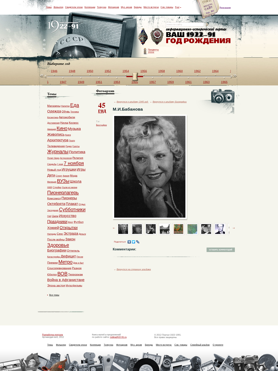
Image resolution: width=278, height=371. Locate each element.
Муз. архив (126, 7)
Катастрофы (53, 256)
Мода (73, 175)
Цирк (55, 216)
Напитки (65, 106)
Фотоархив (113, 7)
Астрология (66, 158)
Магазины (53, 105)
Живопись (56, 134)
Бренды (138, 7)
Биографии (101, 125)
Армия (66, 176)
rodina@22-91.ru (118, 337)
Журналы (57, 151)
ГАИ (49, 216)
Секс (60, 233)
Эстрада (71, 233)
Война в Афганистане (65, 280)
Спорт (59, 176)
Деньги (82, 234)
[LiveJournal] (138, 241)
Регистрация (225, 7)
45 (102, 107)
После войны (56, 239)
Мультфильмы (74, 285)
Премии (52, 262)
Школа (75, 181)
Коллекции (89, 7)
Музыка (74, 129)
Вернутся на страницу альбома (134, 269)
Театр (72, 140)
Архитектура (57, 140)
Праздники (57, 221)
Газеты (76, 146)
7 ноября (74, 163)
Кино (62, 128)
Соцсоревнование (59, 268)
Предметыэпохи (153, 50)
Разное (77, 268)
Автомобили (67, 117)
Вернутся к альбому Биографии (170, 101)
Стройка (57, 187)
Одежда (54, 111)
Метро (65, 262)
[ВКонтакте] (129, 241)
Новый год (54, 169)
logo (63, 27)
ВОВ (62, 273)
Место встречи (151, 7)
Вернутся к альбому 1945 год (133, 101)
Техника (74, 111)
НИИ (49, 187)
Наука (64, 122)
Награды (51, 234)
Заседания (52, 210)
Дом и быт (78, 263)
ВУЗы (63, 181)
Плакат (72, 204)
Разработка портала (52, 334)
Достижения (53, 123)
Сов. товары (167, 7)
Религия (77, 157)
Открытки (69, 227)
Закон (70, 239)
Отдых (82, 204)
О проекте (218, 345)
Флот (70, 222)
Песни (80, 256)
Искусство (67, 216)
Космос (74, 122)
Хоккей (53, 228)
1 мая (60, 164)
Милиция (51, 182)
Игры (81, 169)
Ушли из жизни (69, 187)
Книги (68, 135)
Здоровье (58, 245)
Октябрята (56, 204)
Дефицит (68, 256)
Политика (77, 152)
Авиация (51, 129)
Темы (49, 7)
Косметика (52, 117)
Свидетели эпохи (74, 7)
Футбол (78, 222)
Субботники (72, 209)
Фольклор (58, 7)
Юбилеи (52, 274)
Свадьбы (52, 164)
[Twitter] (133, 241)
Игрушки (69, 169)
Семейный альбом (200, 345)
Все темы (54, 295)
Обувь (66, 111)
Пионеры (69, 198)
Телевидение (56, 146)
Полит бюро (53, 158)
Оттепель (73, 250)
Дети (51, 175)
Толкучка (101, 7)
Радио (69, 146)
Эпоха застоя (56, 285)
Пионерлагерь (63, 192)
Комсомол (54, 198)
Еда (74, 105)
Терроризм (75, 274)
